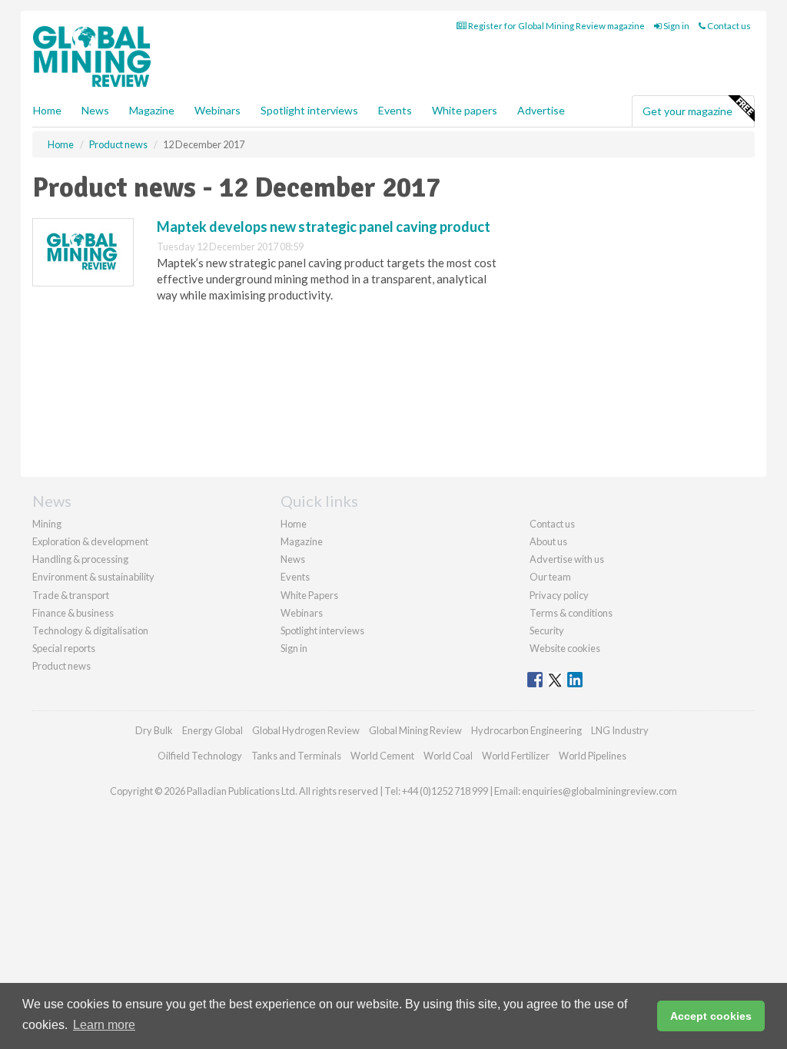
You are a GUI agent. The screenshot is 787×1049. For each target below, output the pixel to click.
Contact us (728, 26)
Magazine (151, 110)
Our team (550, 577)
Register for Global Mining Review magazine (556, 26)
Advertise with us (567, 559)
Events (395, 110)
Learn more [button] (104, 1024)
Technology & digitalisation (90, 630)
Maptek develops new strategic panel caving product (323, 226)
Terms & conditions (571, 613)
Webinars (217, 110)
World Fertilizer (516, 756)
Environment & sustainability (93, 577)
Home (47, 110)
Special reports (63, 648)
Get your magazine (687, 110)
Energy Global (212, 730)
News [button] (95, 110)
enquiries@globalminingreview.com (599, 791)
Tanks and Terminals (296, 756)
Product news (61, 666)
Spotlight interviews (309, 110)
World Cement (382, 756)
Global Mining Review (415, 730)
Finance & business (73, 613)
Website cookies (565, 648)
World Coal (448, 756)
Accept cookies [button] (711, 1016)
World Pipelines (592, 756)
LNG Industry (620, 730)
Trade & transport (70, 595)
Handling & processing (80, 559)
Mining (46, 524)
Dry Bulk (154, 730)
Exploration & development (90, 541)
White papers (464, 110)
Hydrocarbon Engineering (526, 730)
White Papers (309, 595)
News (293, 559)
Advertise (541, 110)
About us (548, 541)
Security (547, 630)
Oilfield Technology (200, 756)
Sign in (675, 26)
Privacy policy (559, 595)
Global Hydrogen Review (306, 730)
